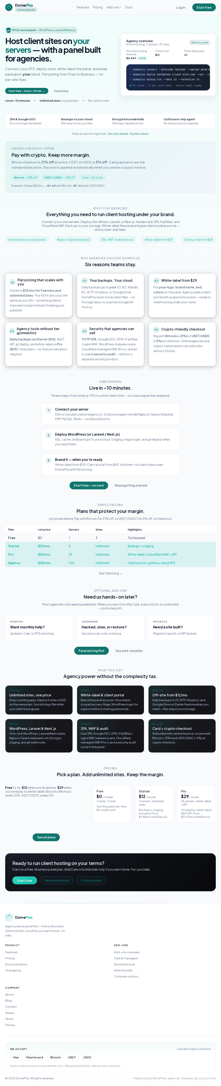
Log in (180, 7)
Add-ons (113, 7)
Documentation (16, 964)
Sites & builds (123, 970)
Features (83, 7)
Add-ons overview (127, 952)
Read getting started (131, 485)
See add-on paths (128, 651)
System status (139, 133)
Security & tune (124, 964)
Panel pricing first (91, 651)
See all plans (46, 837)
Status (9, 1013)
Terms (9, 1019)
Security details (118, 133)
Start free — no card (89, 485)
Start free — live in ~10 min (26, 91)
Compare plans (91, 880)
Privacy (10, 1025)
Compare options (126, 976)
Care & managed (125, 958)
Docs (129, 7)
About (9, 994)
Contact (11, 1006)
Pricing (98, 7)
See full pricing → (110, 573)
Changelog (13, 970)
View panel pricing (56, 880)
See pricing (61, 91)
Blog (8, 1000)
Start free (204, 7)
